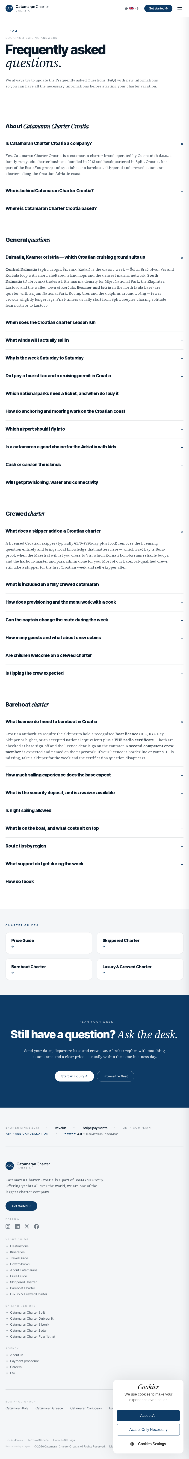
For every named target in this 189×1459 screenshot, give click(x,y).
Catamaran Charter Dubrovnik (31, 1318)
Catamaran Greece (49, 1408)
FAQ (13, 1373)
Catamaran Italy (17, 1408)
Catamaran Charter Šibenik (29, 1324)
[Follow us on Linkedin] (17, 1226)
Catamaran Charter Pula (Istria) (32, 1336)
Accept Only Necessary (148, 1430)
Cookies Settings (64, 1440)
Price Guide (18, 1276)
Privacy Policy (14, 1440)
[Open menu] (179, 8)
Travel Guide (19, 1258)
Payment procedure (24, 1361)
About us (16, 1355)
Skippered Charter (23, 1282)
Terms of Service (38, 1440)
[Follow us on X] (26, 1226)
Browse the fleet (115, 1076)
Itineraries (17, 1252)
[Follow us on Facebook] (36, 1226)
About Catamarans (23, 1270)
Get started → (158, 8)
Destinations (19, 1246)
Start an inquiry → (74, 1076)
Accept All (148, 1415)
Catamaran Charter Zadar (28, 1330)
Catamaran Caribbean (86, 1408)
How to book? (20, 1264)
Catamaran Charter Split (27, 1312)
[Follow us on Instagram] (8, 1226)
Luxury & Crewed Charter (28, 1294)
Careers (16, 1367)
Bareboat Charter (22, 1288)
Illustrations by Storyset (18, 1446)
